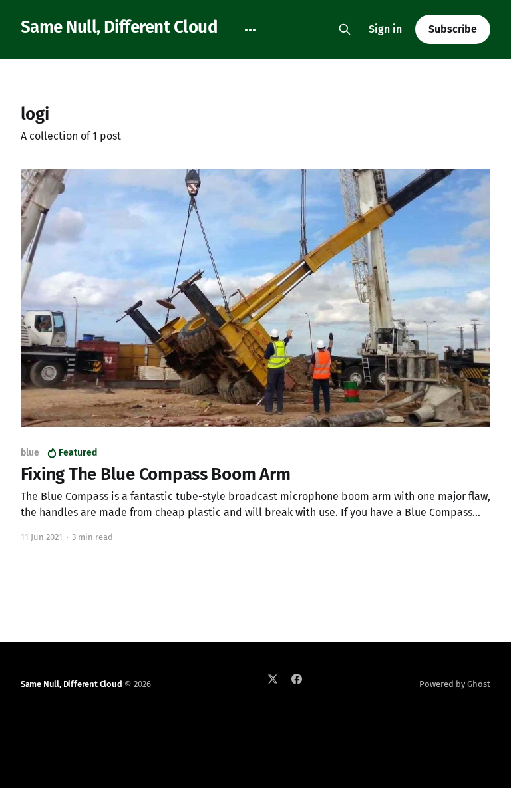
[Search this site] (344, 29)
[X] (272, 679)
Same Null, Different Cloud (119, 28)
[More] (250, 30)
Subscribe (452, 29)
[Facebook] (296, 679)
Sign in (385, 29)
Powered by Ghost (454, 684)
